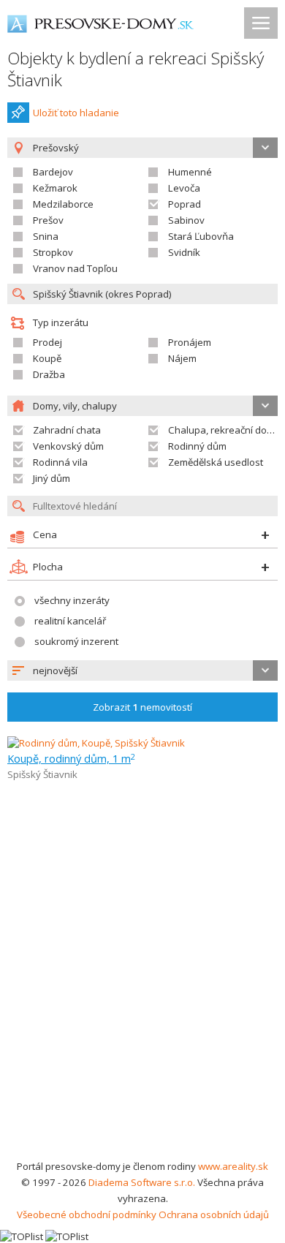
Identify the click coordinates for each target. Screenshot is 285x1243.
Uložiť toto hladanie (76, 112)
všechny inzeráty (72, 600)
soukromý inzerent (76, 641)
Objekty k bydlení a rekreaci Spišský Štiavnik (135, 69)
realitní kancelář (70, 620)
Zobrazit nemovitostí (142, 707)
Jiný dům (51, 478)
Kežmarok (55, 187)
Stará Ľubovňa (201, 236)
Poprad (184, 204)
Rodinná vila (60, 462)
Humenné (190, 171)
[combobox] (142, 670)
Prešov (48, 220)
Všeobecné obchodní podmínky (86, 1214)
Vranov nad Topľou (75, 268)
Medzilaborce (63, 204)
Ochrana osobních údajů (214, 1214)
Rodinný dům (197, 446)
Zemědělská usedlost (215, 462)
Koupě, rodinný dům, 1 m (71, 758)
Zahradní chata (67, 430)
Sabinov (186, 220)
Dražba (49, 374)
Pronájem (189, 342)
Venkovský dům (68, 446)
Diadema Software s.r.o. (141, 1182)
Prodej (47, 342)
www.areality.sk (233, 1166)
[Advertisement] (142, 1008)
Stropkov (53, 252)
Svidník (184, 252)
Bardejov (53, 171)
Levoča (184, 187)
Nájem (182, 358)
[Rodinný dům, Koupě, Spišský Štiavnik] (96, 742)
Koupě (47, 358)
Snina (45, 236)
